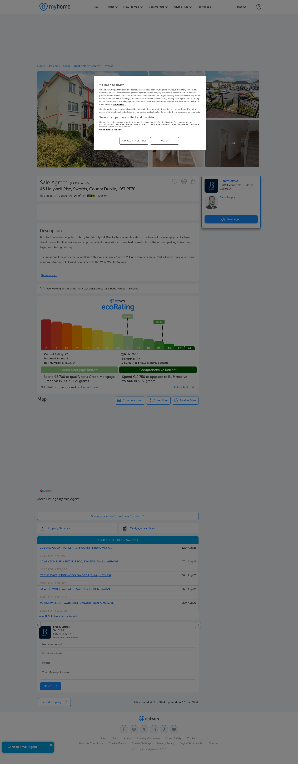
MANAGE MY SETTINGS (134, 141)
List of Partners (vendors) (110, 130)
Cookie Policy (119, 104)
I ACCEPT (165, 141)
